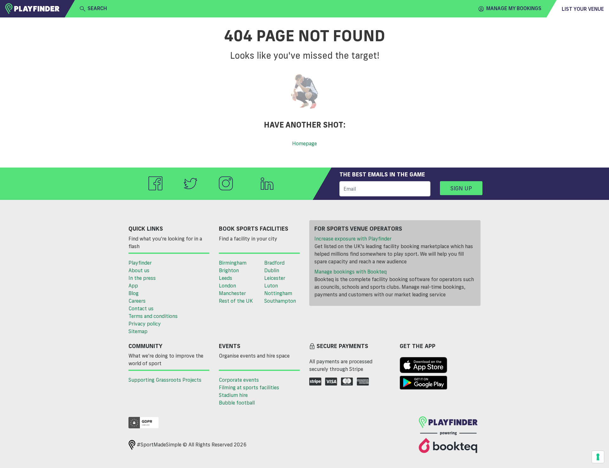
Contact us (141, 308)
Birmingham (232, 263)
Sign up (461, 188)
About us (138, 270)
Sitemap (137, 331)
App (133, 285)
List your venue (583, 9)
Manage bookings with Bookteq (350, 271)
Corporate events (239, 380)
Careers (137, 301)
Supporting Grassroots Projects (164, 380)
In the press (142, 278)
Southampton (280, 301)
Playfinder (140, 263)
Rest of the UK (236, 301)
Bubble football (237, 402)
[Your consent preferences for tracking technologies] (598, 457)
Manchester (232, 293)
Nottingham (278, 293)
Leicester (274, 278)
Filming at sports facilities (249, 387)
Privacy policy (144, 323)
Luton (271, 285)
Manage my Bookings (513, 8)
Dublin (271, 270)
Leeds (225, 278)
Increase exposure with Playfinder (352, 238)
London (227, 285)
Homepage (304, 143)
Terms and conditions (153, 316)
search (97, 8)
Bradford (274, 263)
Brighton (229, 270)
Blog (133, 293)
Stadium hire (233, 395)
